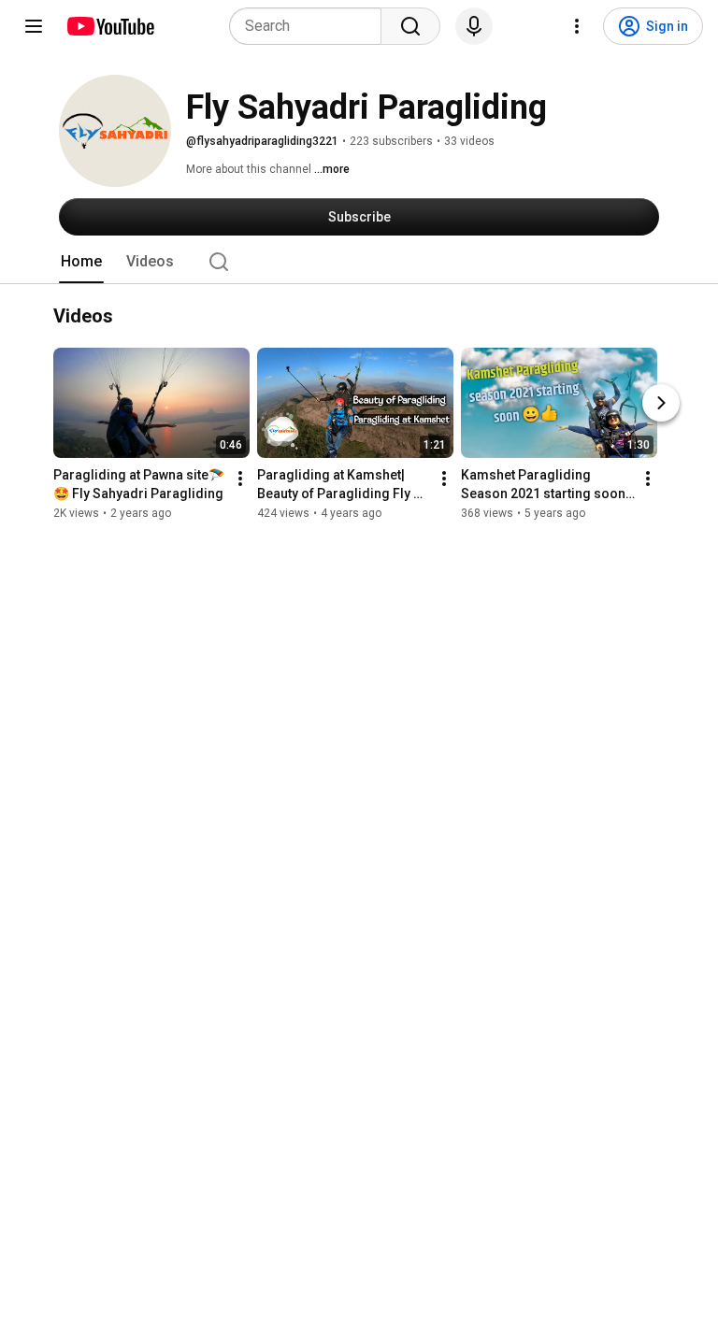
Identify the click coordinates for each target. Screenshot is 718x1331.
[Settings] (577, 26)
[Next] (661, 403)
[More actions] (240, 478)
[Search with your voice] (474, 26)
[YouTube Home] (109, 26)
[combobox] (311, 26)
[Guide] (33, 26)
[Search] (410, 26)
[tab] (81, 261)
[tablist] (359, 261)
